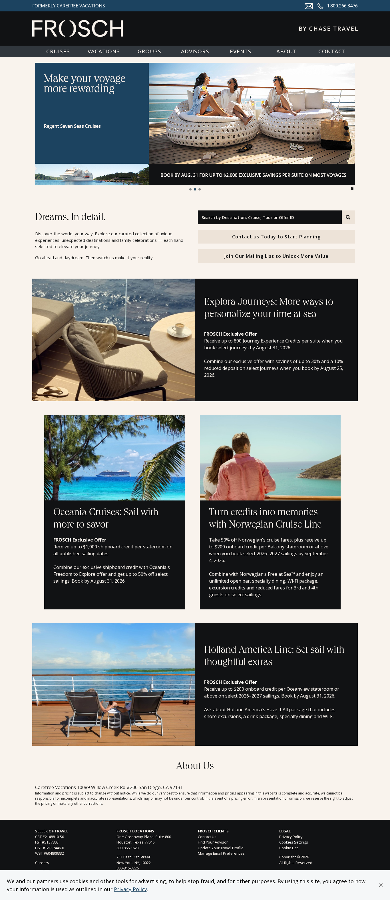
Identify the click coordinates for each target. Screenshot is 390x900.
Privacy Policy (130, 889)
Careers (42, 862)
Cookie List (288, 847)
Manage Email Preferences (221, 853)
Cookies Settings (293, 842)
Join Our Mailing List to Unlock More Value (276, 256)
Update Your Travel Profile (221, 847)
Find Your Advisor (213, 842)
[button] (381, 885)
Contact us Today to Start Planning (276, 237)
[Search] (348, 217)
